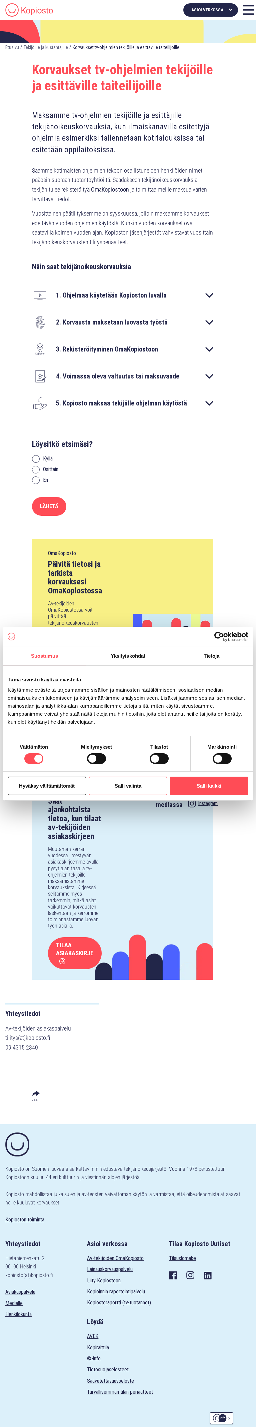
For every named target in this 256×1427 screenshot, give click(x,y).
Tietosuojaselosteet (108, 1369)
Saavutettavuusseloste (110, 1381)
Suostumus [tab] (44, 655)
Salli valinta (128, 786)
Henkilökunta (18, 1314)
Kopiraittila (98, 1347)
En (45, 480)
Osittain (50, 469)
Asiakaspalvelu (20, 1292)
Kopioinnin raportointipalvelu (116, 1291)
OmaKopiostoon (110, 189)
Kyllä (48, 458)
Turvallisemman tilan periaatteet (120, 1392)
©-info (94, 1358)
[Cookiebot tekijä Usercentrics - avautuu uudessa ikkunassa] (219, 636)
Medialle (14, 1303)
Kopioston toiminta (24, 1219)
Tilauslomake (182, 1258)
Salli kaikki (209, 786)
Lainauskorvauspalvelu (110, 1269)
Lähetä (49, 506)
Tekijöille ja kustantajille (46, 47)
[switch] (96, 758)
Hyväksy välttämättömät (47, 786)
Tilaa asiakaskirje (75, 949)
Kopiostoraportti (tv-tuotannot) (119, 1302)
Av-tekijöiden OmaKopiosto (115, 1258)
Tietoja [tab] (212, 655)
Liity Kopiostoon (104, 1280)
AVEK (92, 1336)
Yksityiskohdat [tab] (128, 655)
